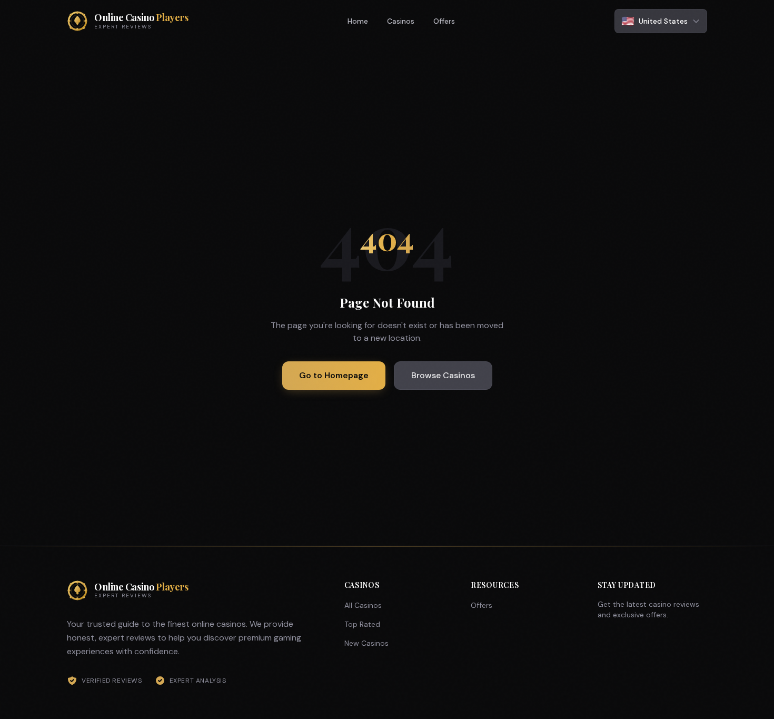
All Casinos (363, 605)
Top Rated (362, 624)
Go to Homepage (334, 375)
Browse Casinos (443, 375)
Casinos (400, 21)
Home (358, 21)
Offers (444, 21)
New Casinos (366, 643)
